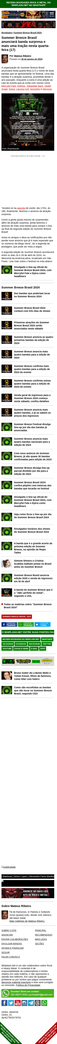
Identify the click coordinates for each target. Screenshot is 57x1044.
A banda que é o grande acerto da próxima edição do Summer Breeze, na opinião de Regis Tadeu (33, 548)
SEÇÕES (39, 943)
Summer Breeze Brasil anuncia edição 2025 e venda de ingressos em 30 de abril (33, 578)
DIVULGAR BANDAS (11, 943)
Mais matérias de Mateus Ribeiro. (27, 921)
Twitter (47, 644)
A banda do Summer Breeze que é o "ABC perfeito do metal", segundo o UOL (33, 592)
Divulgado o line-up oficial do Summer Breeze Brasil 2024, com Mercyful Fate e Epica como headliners (33, 272)
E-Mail (34, 649)
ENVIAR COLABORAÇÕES (14, 939)
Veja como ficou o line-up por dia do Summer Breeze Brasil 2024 (32, 516)
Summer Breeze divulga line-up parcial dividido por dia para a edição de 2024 (32, 471)
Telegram (8, 644)
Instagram (34, 644)
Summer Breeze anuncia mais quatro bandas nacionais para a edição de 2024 (32, 441)
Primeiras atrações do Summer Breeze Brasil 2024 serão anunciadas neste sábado (31, 325)
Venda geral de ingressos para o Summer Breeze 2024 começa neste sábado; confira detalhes (32, 398)
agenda (21, 208)
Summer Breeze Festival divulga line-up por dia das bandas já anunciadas (32, 427)
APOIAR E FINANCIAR (12, 948)
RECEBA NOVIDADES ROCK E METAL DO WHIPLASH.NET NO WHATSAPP (28, 4)
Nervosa (47, 89)
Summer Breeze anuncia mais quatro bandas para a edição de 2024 (32, 354)
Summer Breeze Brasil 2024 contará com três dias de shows (32, 309)
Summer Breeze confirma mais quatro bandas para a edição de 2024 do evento (32, 369)
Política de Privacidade (28, 985)
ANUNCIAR (7, 935)
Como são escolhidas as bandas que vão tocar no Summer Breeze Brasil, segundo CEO (33, 690)
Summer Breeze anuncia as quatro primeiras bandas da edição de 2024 (33, 340)
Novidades (6, 32)
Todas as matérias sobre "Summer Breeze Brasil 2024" (28, 606)
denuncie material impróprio (16, 982)
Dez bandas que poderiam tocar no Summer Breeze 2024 (32, 295)
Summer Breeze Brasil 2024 (28, 32)
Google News (21, 649)
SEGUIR (5, 952)
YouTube (7, 649)
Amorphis (35, 89)
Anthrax (21, 86)
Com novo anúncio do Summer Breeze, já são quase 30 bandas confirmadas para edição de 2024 (33, 456)
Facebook (21, 644)
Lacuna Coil (22, 89)
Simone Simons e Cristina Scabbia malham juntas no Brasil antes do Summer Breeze (32, 563)
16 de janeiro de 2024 (31, 59)
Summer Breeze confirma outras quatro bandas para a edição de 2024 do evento (32, 383)
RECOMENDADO (43, 935)
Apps (42, 649)
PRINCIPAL (40, 930)
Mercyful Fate (8, 86)
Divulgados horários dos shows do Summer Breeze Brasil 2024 (32, 530)
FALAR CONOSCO (10, 957)
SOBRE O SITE (8, 930)
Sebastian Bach (35, 86)
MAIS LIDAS (41, 939)
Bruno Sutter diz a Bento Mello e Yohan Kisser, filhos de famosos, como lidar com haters (32, 676)
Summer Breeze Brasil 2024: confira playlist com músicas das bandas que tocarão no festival (32, 485)
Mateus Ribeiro (22, 56)
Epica (12, 89)
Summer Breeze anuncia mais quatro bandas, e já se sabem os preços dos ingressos (32, 412)
